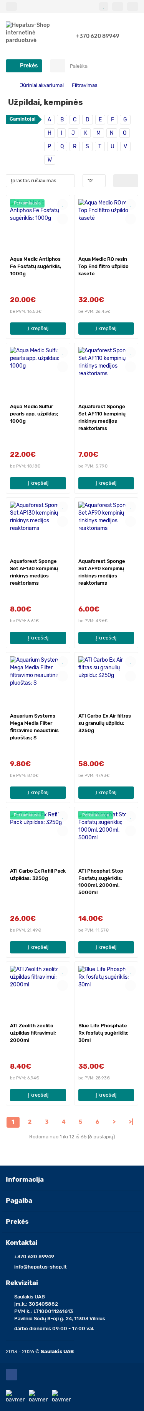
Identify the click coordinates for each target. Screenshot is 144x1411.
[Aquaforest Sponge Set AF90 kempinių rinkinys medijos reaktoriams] (106, 527)
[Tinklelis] (119, 180)
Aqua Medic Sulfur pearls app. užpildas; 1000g (34, 414)
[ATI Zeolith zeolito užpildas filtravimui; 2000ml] (38, 991)
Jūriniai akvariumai (42, 85)
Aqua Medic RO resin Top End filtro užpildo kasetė (103, 266)
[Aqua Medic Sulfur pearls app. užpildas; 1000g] (38, 372)
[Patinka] (62, 204)
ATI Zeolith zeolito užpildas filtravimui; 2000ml (33, 1033)
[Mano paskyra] (132, 6)
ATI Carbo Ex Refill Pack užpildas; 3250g (38, 874)
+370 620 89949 (97, 36)
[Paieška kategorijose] (57, 65)
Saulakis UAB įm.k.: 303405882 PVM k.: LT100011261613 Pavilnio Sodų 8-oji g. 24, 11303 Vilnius (59, 1307)
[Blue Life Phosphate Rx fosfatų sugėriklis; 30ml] (106, 991)
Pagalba (19, 1200)
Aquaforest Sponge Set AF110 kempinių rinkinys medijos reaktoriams (102, 417)
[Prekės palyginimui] (117, 6)
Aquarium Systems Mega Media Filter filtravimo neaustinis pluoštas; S (34, 727)
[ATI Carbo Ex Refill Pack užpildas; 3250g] (38, 836)
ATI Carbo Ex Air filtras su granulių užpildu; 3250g (104, 723)
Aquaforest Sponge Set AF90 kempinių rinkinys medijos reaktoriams (101, 572)
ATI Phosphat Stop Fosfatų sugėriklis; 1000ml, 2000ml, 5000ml (100, 882)
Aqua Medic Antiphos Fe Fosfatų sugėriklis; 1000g (35, 266)
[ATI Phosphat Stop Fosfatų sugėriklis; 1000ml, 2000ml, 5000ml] (106, 836)
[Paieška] (130, 66)
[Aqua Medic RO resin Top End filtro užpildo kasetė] (106, 224)
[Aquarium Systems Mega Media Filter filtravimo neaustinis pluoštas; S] (38, 681)
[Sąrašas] (132, 180)
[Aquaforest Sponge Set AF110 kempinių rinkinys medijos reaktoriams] (106, 372)
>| (131, 1122)
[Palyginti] (62, 219)
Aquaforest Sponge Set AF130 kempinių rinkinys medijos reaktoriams (34, 572)
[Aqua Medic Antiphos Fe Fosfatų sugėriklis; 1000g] (38, 224)
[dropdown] (11, 6)
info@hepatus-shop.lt (40, 1267)
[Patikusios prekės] (103, 6)
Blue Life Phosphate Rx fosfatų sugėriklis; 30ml (103, 1033)
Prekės (17, 1221)
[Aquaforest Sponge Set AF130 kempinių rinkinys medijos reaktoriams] (38, 527)
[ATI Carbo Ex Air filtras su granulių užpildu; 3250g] (106, 681)
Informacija (25, 1179)
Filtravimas (85, 85)
